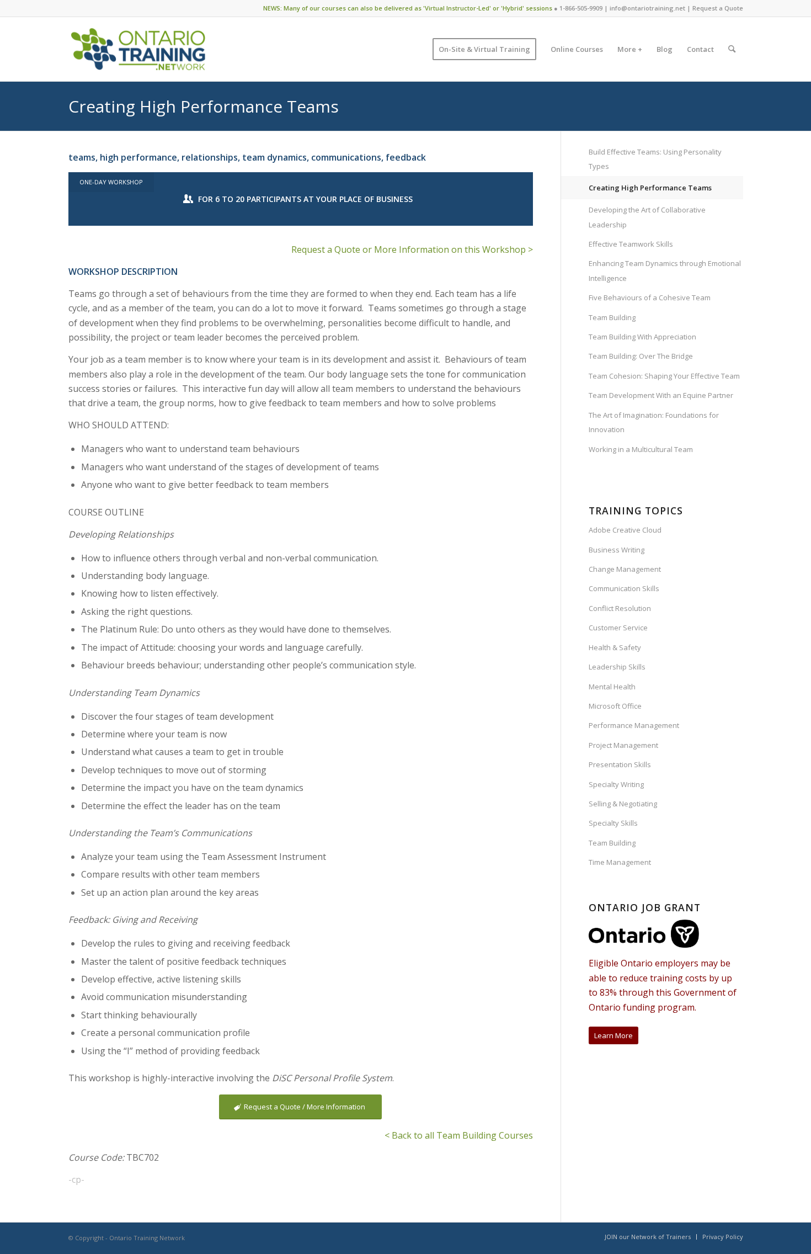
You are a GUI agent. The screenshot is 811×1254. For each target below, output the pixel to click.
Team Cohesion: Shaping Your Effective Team (664, 376)
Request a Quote (717, 8)
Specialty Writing (616, 784)
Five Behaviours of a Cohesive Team (650, 297)
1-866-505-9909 (580, 8)
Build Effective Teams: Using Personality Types (655, 159)
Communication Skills (624, 588)
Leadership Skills (617, 667)
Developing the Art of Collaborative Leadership (647, 217)
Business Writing (616, 550)
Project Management (623, 745)
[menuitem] (484, 49)
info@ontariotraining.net (647, 8)
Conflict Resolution (620, 608)
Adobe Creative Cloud (625, 530)
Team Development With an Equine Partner (661, 395)
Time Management (620, 862)
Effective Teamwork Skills (631, 244)
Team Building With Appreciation (642, 337)
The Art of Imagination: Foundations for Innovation (654, 422)
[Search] (732, 49)
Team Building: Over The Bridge (641, 356)
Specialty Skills (613, 823)
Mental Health (612, 687)
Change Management (625, 569)
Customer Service (618, 628)
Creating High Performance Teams (203, 106)
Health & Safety (615, 647)
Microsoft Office (615, 706)
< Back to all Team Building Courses (459, 1135)
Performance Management (634, 725)
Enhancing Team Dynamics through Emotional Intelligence (665, 270)
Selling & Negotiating (623, 804)
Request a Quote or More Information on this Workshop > (412, 249)
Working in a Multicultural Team (641, 449)
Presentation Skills (620, 764)
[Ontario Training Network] (138, 49)
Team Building (612, 317)
